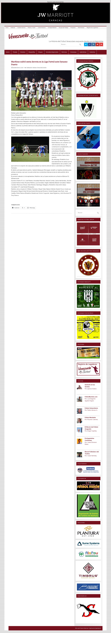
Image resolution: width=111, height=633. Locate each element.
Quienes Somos (21, 27)
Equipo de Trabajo (63, 27)
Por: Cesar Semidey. (91, 456)
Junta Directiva (42, 27)
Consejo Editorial (52, 27)
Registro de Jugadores (92, 27)
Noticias (64, 52)
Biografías (32, 52)
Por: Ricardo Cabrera (91, 419)
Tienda (15, 52)
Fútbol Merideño (90, 417)
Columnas (73, 52)
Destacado (29, 67)
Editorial (13, 27)
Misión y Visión (31, 27)
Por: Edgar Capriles (91, 431)
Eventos (22, 52)
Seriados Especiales (52, 52)
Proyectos (73, 27)
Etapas (40, 52)
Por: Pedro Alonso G (91, 410)
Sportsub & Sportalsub (95, 628)
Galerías (92, 52)
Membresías (81, 27)
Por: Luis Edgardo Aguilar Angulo (91, 399)
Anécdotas (83, 52)
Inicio (7, 27)
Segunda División (41, 67)
